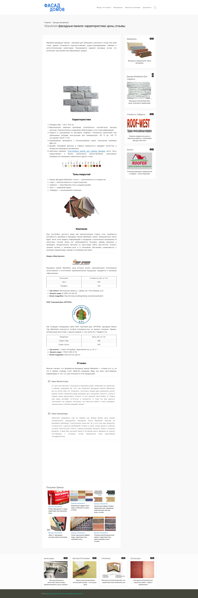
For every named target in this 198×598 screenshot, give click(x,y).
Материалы (117, 7)
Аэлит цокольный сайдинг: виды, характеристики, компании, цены (80, 537)
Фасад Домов (52, 593)
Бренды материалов (61, 22)
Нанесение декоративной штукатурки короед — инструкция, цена (85, 582)
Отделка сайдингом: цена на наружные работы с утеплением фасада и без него (139, 138)
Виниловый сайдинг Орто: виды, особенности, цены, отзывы (80, 508)
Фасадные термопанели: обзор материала (139, 62)
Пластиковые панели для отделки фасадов (86, 151)
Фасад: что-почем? (103, 7)
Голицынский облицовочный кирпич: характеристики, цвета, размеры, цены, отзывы (104, 538)
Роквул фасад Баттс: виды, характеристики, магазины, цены (58, 511)
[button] (153, 39)
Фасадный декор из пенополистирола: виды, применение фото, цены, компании (56, 582)
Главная (47, 22)
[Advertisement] (81, 68)
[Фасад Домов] (55, 7)
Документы (147, 7)
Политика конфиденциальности (71, 593)
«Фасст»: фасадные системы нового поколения (57, 536)
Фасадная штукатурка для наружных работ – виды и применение (143, 582)
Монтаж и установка (132, 7)
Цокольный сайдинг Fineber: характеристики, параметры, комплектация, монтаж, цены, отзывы (104, 509)
